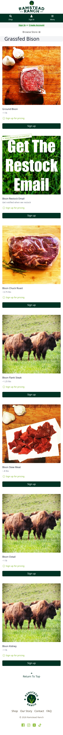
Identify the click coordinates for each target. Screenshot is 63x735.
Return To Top (31, 676)
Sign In (31, 19)
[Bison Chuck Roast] (31, 254)
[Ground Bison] (31, 75)
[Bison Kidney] (31, 612)
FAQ (49, 711)
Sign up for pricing (15, 118)
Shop (10, 19)
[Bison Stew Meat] (31, 433)
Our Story (26, 711)
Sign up (31, 126)
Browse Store (30, 32)
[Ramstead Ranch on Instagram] (28, 725)
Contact (39, 711)
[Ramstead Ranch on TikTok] (39, 725)
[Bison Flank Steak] (31, 344)
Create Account (36, 25)
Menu (52, 19)
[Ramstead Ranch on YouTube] (34, 725)
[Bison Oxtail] (31, 523)
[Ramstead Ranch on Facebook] (23, 725)
